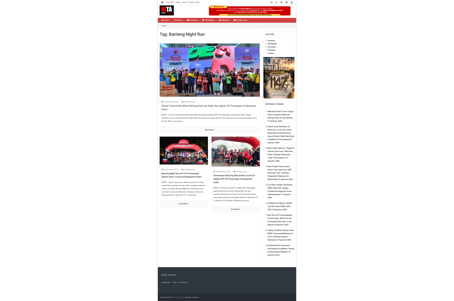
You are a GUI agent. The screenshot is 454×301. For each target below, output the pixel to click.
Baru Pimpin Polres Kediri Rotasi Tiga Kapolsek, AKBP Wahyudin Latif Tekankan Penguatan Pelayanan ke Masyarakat (280, 172)
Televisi (271, 53)
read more (209, 130)
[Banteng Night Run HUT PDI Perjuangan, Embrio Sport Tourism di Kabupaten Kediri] (184, 150)
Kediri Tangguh (178, 297)
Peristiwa (193, 20)
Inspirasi (178, 20)
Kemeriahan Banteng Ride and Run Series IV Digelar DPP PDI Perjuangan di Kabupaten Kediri (234, 179)
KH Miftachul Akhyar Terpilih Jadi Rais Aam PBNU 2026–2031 (280, 206)
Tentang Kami (241, 20)
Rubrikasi (225, 20)
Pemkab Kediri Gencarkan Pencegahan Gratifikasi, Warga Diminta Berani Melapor (281, 248)
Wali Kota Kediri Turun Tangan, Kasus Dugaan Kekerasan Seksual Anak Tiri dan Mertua (281, 114)
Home (166, 20)
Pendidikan (209, 20)
